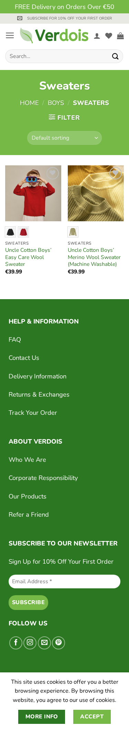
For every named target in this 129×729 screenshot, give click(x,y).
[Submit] (115, 56)
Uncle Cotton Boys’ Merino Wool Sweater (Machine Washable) (94, 257)
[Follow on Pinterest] (58, 642)
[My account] (97, 35)
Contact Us (24, 357)
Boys (56, 102)
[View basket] (120, 35)
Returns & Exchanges (39, 394)
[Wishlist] (108, 35)
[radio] (10, 232)
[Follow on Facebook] (15, 642)
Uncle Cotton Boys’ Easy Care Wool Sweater (28, 257)
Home (29, 102)
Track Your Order (33, 412)
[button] (19, 18)
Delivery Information (37, 376)
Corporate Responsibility (43, 477)
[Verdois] (54, 35)
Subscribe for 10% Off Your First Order (69, 18)
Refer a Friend (29, 514)
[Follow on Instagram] (29, 642)
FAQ (15, 339)
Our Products (27, 496)
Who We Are (27, 459)
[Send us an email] (44, 642)
